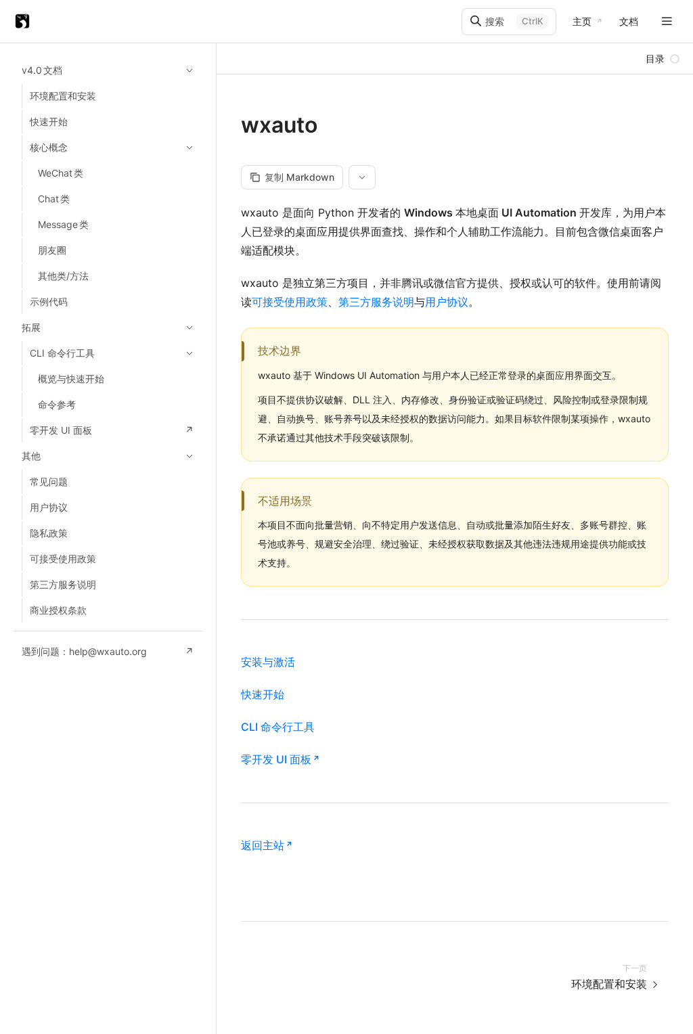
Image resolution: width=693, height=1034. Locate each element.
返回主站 (262, 845)
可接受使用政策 (290, 302)
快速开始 (262, 694)
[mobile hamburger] (666, 21)
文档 (628, 21)
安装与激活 (268, 662)
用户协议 (446, 302)
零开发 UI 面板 (276, 759)
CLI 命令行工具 (278, 727)
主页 (582, 21)
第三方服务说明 (376, 302)
